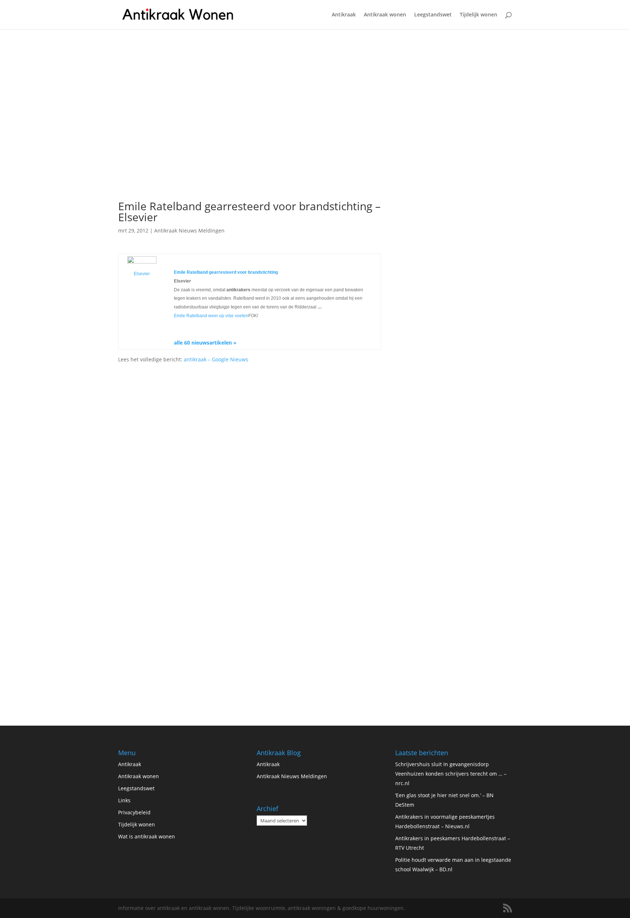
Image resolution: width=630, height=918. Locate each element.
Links (124, 800)
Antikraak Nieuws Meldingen (189, 230)
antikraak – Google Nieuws (216, 359)
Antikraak (344, 15)
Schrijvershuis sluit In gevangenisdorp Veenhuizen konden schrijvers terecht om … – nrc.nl (450, 774)
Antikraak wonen (385, 15)
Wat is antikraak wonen (146, 836)
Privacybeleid (134, 812)
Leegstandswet (433, 15)
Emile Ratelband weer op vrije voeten (211, 315)
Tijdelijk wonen (478, 15)
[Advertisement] (249, 141)
